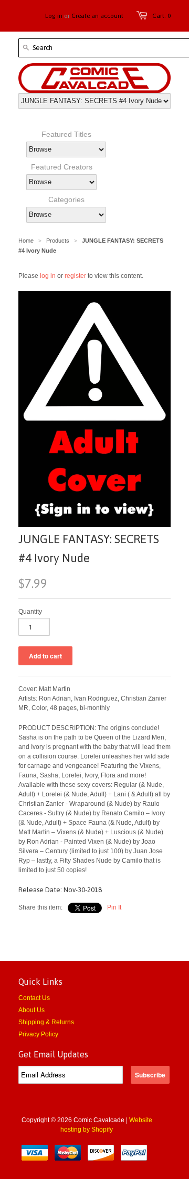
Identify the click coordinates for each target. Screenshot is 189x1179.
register (75, 275)
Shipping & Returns (46, 1022)
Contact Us (34, 998)
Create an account (97, 15)
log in (48, 275)
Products (57, 240)
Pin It (114, 907)
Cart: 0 (161, 15)
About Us (31, 1010)
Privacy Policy (38, 1034)
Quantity (30, 611)
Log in (53, 15)
